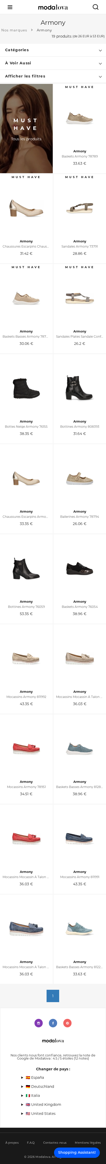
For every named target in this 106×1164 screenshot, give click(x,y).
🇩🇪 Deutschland (40, 1086)
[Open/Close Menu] (10, 7)
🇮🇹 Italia (33, 1095)
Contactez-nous (55, 1142)
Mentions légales (88, 1142)
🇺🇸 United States (41, 1113)
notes (81, 1058)
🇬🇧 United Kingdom (43, 1104)
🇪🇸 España (35, 1077)
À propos (12, 1142)
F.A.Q (31, 1142)
